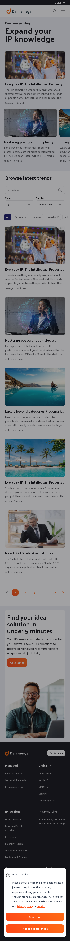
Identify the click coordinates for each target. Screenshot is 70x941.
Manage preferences (35, 928)
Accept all (35, 916)
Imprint (41, 906)
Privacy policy (25, 906)
